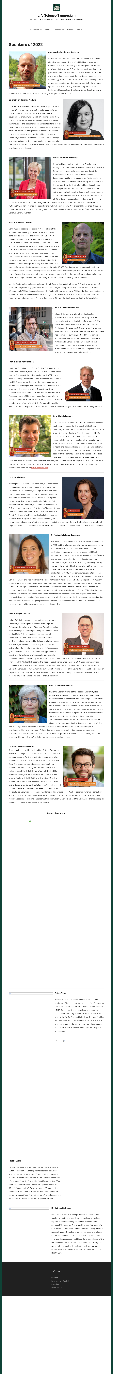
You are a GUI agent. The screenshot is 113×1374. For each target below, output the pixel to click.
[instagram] (54, 1271)
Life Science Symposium (57, 15)
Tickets (47, 29)
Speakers (57, 29)
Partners (70, 29)
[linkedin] (59, 1271)
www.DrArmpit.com (39, 467)
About (79, 29)
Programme (34, 29)
